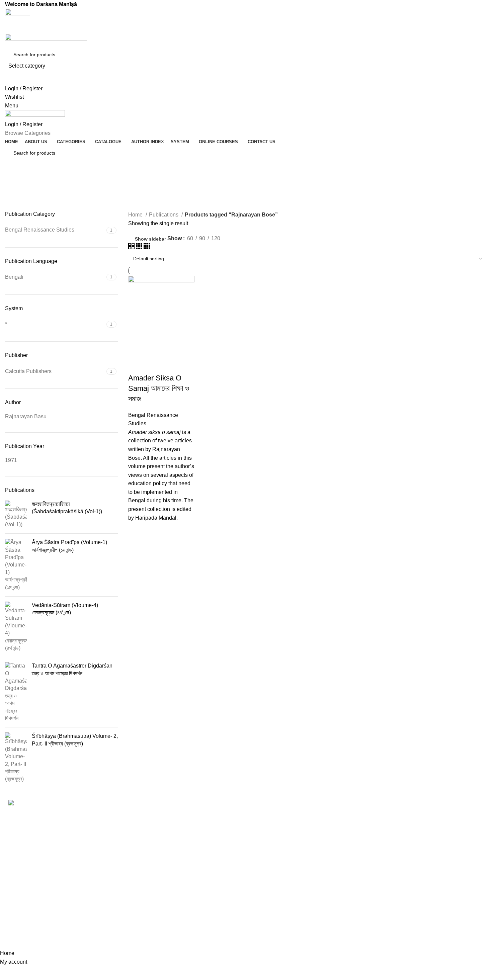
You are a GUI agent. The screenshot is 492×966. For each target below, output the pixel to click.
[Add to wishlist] (136, 530)
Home (136, 214)
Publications (164, 214)
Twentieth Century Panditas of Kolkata (296, 898)
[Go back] (13, 182)
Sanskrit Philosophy (275, 872)
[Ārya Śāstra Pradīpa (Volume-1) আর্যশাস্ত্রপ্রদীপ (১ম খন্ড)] (16, 565)
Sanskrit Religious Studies (282, 885)
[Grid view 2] (132, 247)
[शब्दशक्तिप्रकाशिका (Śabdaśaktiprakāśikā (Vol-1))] (16, 514)
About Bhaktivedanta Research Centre (420, 814)
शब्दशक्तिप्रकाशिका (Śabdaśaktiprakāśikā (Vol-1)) (67, 507)
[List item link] (123, 883)
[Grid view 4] (147, 247)
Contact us (387, 851)
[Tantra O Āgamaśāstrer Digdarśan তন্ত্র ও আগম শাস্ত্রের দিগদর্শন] (16, 692)
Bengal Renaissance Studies (285, 813)
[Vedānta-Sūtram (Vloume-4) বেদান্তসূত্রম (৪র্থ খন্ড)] (16, 627)
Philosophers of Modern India (286, 846)
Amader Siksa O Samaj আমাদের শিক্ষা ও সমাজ (158, 388)
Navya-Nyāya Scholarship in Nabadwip (285, 830)
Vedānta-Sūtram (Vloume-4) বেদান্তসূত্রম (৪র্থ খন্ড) (65, 608)
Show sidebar (150, 239)
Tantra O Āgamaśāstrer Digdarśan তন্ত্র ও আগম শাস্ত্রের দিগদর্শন (72, 669)
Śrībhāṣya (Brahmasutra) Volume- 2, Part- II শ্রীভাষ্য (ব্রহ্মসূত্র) (75, 739)
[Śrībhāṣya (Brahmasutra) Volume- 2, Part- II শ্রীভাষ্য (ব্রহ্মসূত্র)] (16, 757)
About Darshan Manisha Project (412, 826)
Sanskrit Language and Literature (290, 859)
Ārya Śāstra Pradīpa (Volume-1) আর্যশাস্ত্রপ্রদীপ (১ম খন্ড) (69, 545)
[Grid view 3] (140, 247)
